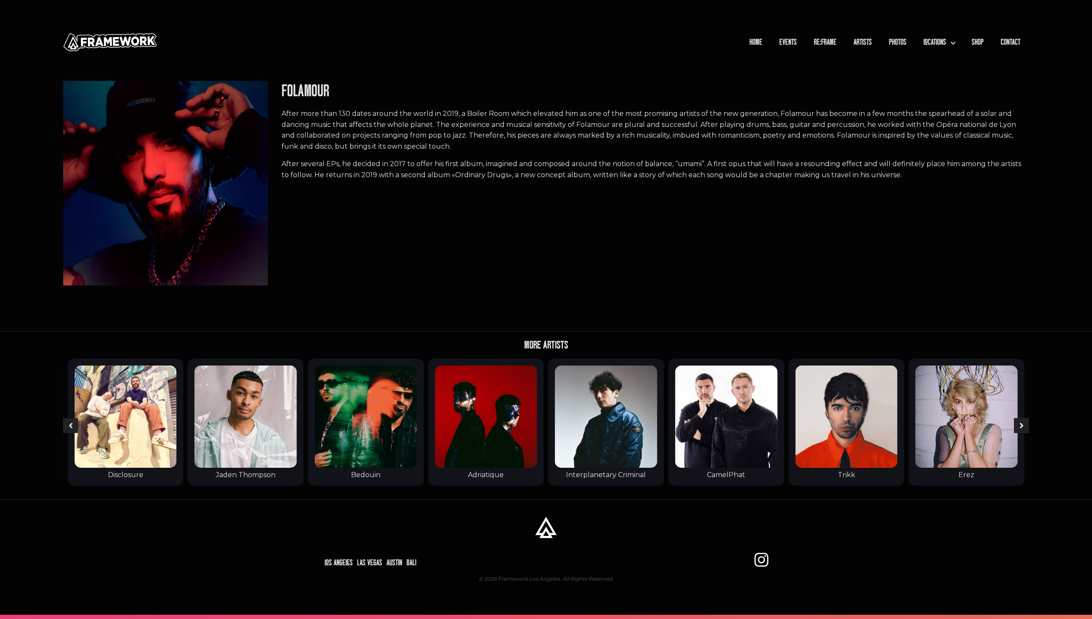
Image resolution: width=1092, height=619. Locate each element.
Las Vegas (369, 562)
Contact (1010, 42)
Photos (897, 42)
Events (788, 42)
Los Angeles (339, 562)
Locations (935, 42)
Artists (863, 42)
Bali (411, 562)
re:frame (825, 42)
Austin (394, 562)
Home (755, 42)
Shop (978, 42)
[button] (70, 425)
